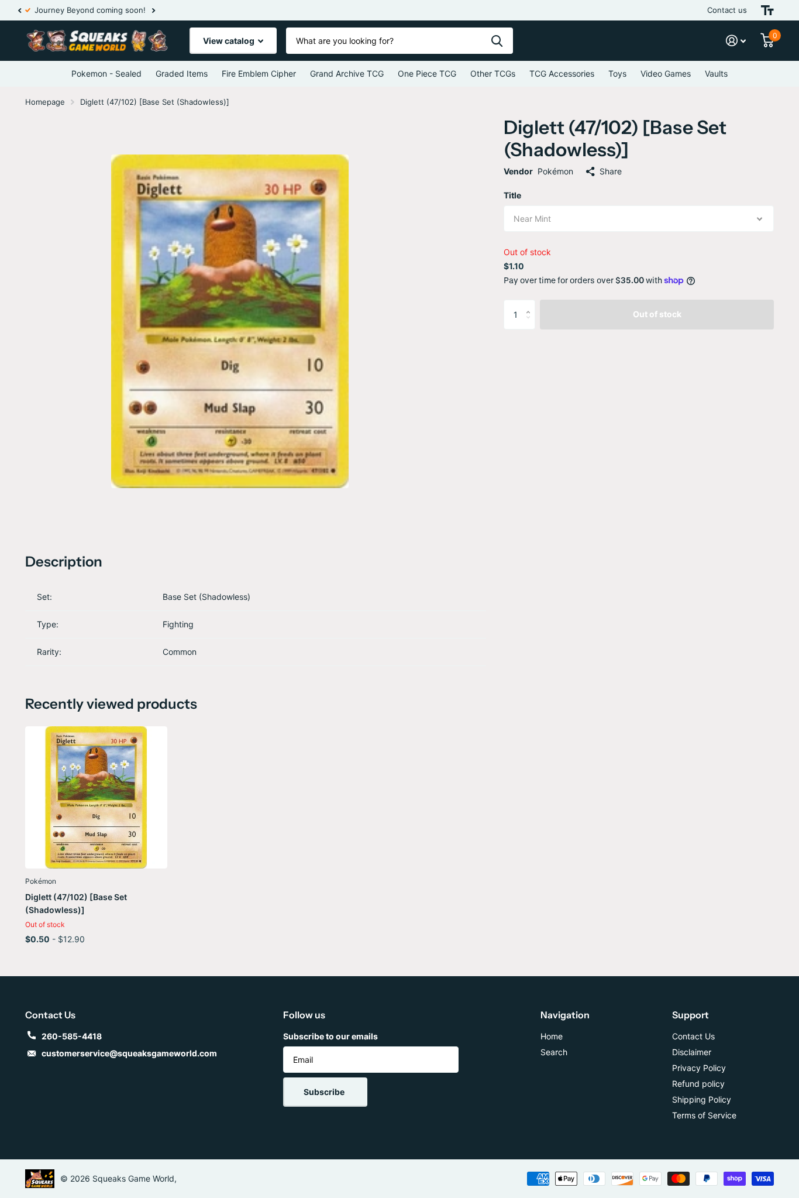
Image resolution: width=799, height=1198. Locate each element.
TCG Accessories (561, 73)
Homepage (45, 102)
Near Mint (532, 219)
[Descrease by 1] (531, 324)
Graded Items (182, 73)
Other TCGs (492, 73)
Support (690, 1015)
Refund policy (698, 1084)
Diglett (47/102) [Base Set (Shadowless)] (76, 903)
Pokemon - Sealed (106, 73)
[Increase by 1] (531, 304)
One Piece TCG (427, 73)
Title (512, 195)
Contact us (727, 10)
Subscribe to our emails (330, 1036)
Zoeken (497, 41)
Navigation (565, 1015)
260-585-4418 (72, 1036)
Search (553, 1052)
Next (146, 10)
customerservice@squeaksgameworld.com (129, 1053)
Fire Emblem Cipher (259, 73)
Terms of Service (704, 1115)
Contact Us (693, 1036)
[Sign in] (736, 41)
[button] (19, 10)
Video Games (665, 73)
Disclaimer (691, 1052)
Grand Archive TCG (347, 73)
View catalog (229, 41)
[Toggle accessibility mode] (767, 10)
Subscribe (325, 1092)
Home (551, 1036)
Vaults (716, 73)
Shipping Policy (701, 1099)
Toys (617, 73)
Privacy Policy (699, 1068)
